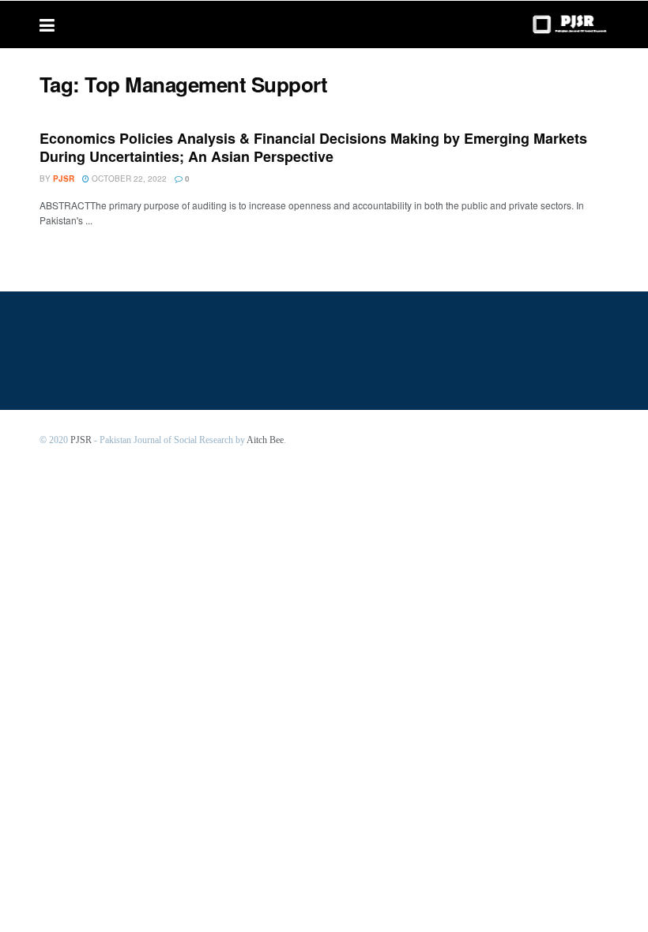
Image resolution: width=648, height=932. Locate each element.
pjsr (63, 178)
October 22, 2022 (128, 178)
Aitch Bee (265, 439)
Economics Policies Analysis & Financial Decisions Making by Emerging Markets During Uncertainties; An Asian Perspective (313, 147)
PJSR (81, 439)
